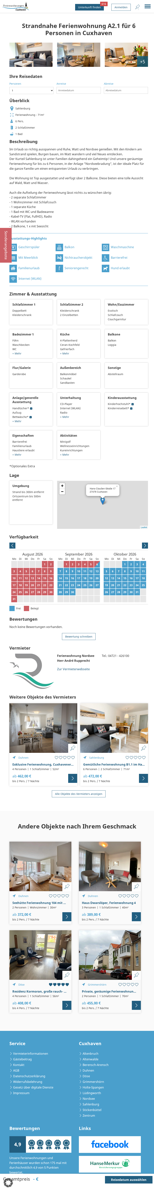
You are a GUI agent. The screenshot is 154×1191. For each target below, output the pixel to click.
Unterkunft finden (91, 6)
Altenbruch (90, 1054)
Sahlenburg (91, 1104)
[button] (8, 1182)
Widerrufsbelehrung (27, 1082)
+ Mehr (16, 353)
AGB (16, 1070)
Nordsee (89, 1099)
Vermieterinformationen (30, 1054)
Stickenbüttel (92, 1110)
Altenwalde (90, 1059)
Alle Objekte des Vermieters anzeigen (78, 794)
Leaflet (144, 527)
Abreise (108, 83)
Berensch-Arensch (96, 1065)
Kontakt (18, 1065)
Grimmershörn (93, 1082)
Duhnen (88, 1070)
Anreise (61, 83)
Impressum (21, 1093)
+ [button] (62, 485)
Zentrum (89, 1115)
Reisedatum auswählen (128, 1180)
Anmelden (121, 7)
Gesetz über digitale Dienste (33, 1087)
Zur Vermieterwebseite (73, 669)
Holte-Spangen (93, 1087)
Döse (86, 1076)
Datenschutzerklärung (29, 1076)
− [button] (62, 491)
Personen (15, 83)
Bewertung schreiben (78, 636)
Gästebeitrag (22, 1059)
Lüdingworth (92, 1093)
